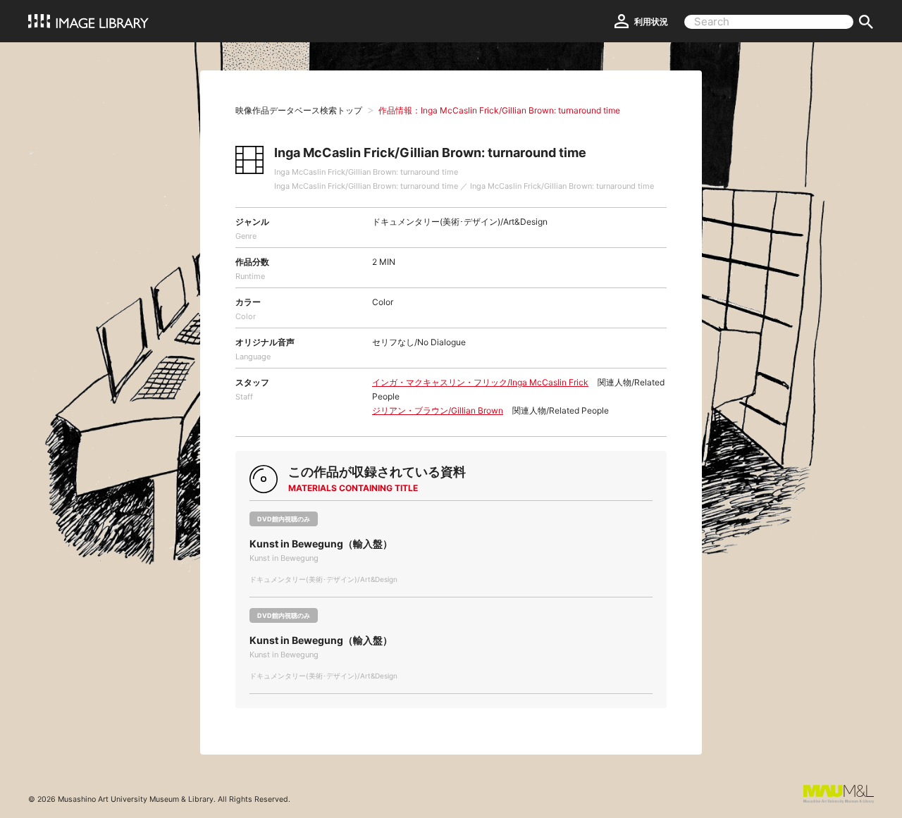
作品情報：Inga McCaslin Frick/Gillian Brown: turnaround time (499, 110)
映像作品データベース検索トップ (298, 110)
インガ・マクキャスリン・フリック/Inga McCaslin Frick (480, 382)
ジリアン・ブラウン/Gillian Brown (437, 410)
